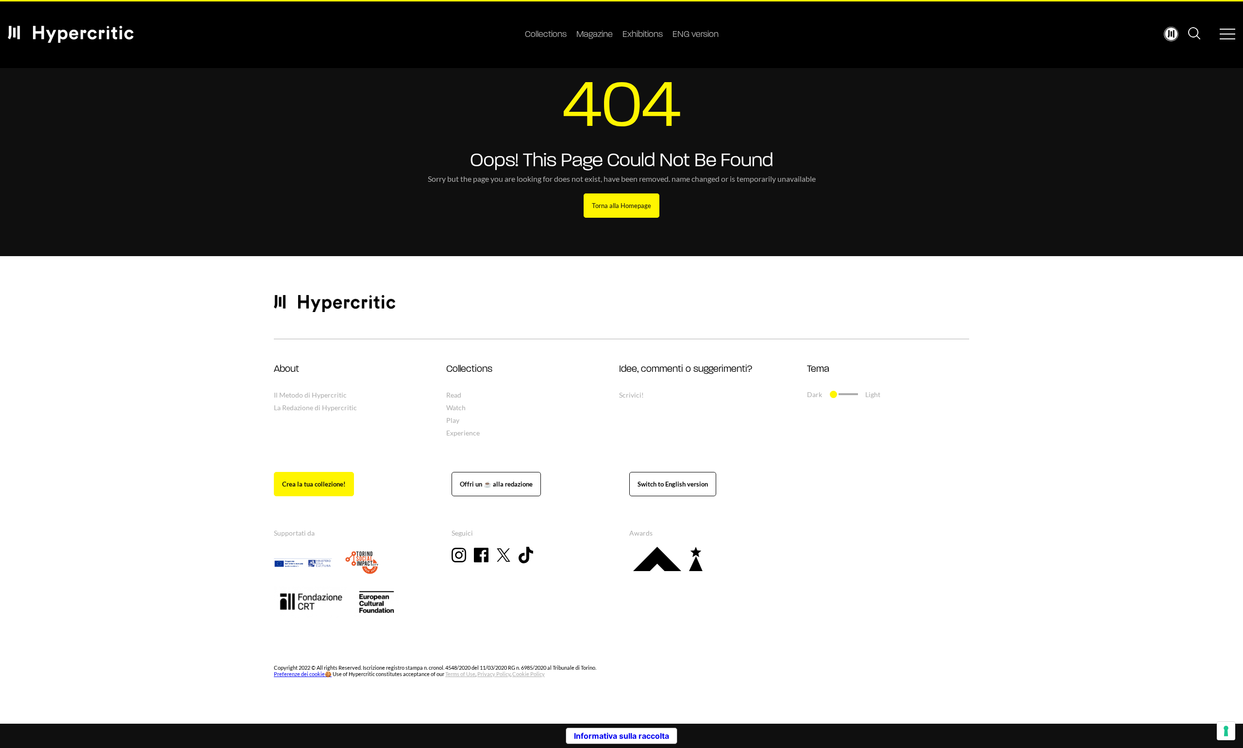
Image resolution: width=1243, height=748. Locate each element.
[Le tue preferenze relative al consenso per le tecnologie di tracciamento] (1226, 731)
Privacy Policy (493, 674)
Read (453, 395)
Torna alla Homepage (621, 205)
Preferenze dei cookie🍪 (303, 674)
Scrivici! (631, 395)
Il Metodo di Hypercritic (310, 395)
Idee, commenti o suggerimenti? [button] (685, 369)
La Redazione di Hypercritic (315, 407)
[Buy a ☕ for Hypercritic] (496, 484)
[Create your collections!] (314, 484)
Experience (463, 433)
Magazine (594, 35)
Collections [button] (469, 369)
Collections (546, 35)
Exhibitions (642, 35)
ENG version (695, 35)
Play (452, 420)
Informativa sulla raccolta (621, 736)
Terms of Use (460, 674)
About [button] (286, 369)
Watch (456, 407)
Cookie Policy (528, 674)
